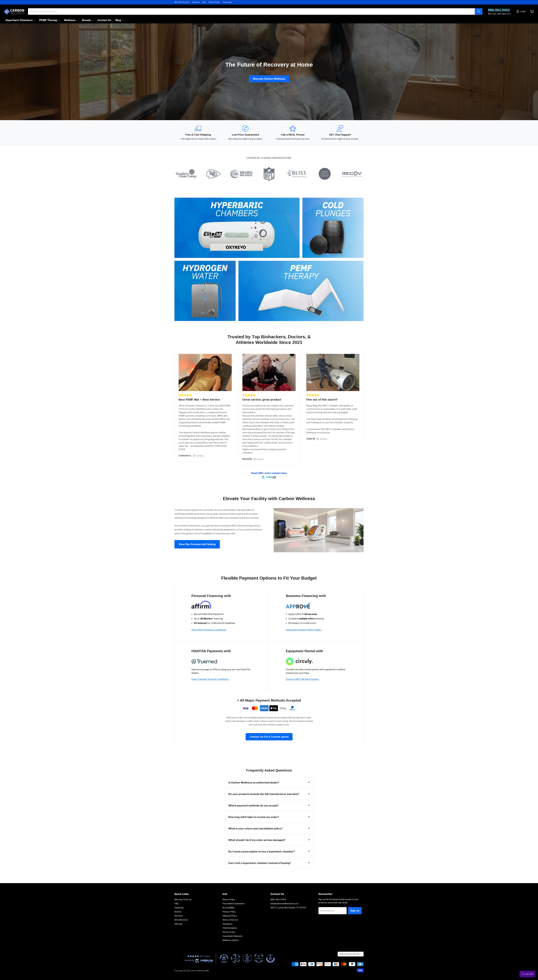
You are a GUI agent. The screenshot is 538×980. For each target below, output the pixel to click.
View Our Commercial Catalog (197, 544)
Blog (118, 20)
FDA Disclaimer (229, 928)
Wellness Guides (230, 940)
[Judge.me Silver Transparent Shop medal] (235, 958)
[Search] (478, 11)
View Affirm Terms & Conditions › (208, 630)
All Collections (181, 920)
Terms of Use (228, 932)
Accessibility (228, 907)
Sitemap (178, 924)
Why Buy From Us (182, 2)
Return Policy (214, 2)
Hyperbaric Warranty (232, 936)
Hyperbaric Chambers (19, 20)
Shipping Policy (229, 916)
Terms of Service (230, 920)
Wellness (70, 20)
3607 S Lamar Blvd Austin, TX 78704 (288, 907)
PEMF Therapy (48, 20)
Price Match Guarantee (233, 903)
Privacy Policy (229, 911)
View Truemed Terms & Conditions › (210, 679)
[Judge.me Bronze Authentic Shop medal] (258, 958)
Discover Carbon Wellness (269, 78)
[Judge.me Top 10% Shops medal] (270, 958)
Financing (227, 2)
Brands (86, 20)
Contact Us (104, 20)
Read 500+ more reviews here (269, 473)
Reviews (196, 2)
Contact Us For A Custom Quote (269, 736)
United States (349, 954)
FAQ (204, 2)
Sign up (354, 910)
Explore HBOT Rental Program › (302, 679)
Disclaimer (227, 924)
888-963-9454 (499, 9)
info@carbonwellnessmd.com (284, 903)
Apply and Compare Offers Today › (304, 630)
